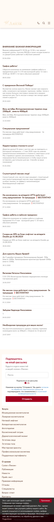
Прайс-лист (7, 477)
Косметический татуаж (12, 432)
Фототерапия (8, 428)
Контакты (6, 497)
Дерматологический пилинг (15, 436)
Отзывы (5, 485)
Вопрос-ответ (8, 493)
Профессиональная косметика (16, 452)
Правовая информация (12, 481)
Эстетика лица (8, 440)
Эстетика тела (8, 444)
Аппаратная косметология (14, 424)
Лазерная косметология (13, 417)
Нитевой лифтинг (10, 421)
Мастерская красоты (11, 448)
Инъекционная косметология (15, 413)
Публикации (7, 469)
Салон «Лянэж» (9, 466)
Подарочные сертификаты (14, 456)
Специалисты (8, 489)
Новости (6, 473)
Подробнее (7, 519)
